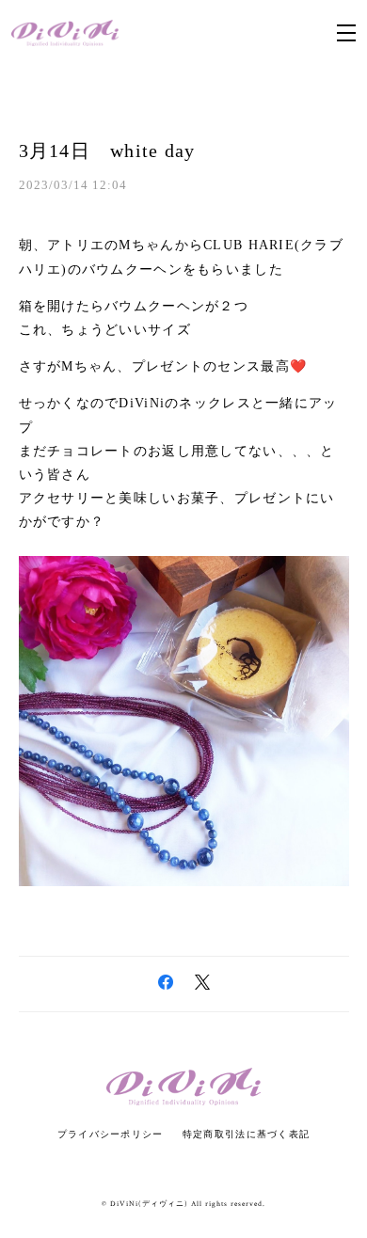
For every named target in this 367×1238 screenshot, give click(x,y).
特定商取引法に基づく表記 (246, 1134)
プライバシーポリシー (110, 1134)
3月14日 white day (107, 150)
